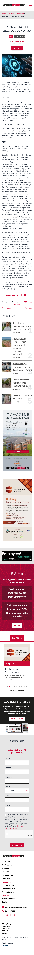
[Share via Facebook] (21, 295)
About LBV (6, 861)
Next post (28, 308)
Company (9, 777)
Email (7, 796)
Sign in (4, 902)
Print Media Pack (8, 885)
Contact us (6, 879)
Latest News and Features (16, 13)
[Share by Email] (25, 295)
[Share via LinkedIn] (13, 295)
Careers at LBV (7, 875)
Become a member (8, 898)
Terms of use (6, 928)
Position (8, 767)
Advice (11, 36)
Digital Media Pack (8, 889)
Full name (9, 758)
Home (4, 13)
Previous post (7, 308)
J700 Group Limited (18, 41)
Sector (8, 786)
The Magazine (7, 865)
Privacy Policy (6, 924)
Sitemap (4, 933)
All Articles (5, 931)
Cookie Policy (6, 926)
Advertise (5, 868)
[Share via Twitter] (17, 295)
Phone (8, 805)
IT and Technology (20, 36)
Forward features (8, 892)
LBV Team (5, 872)
